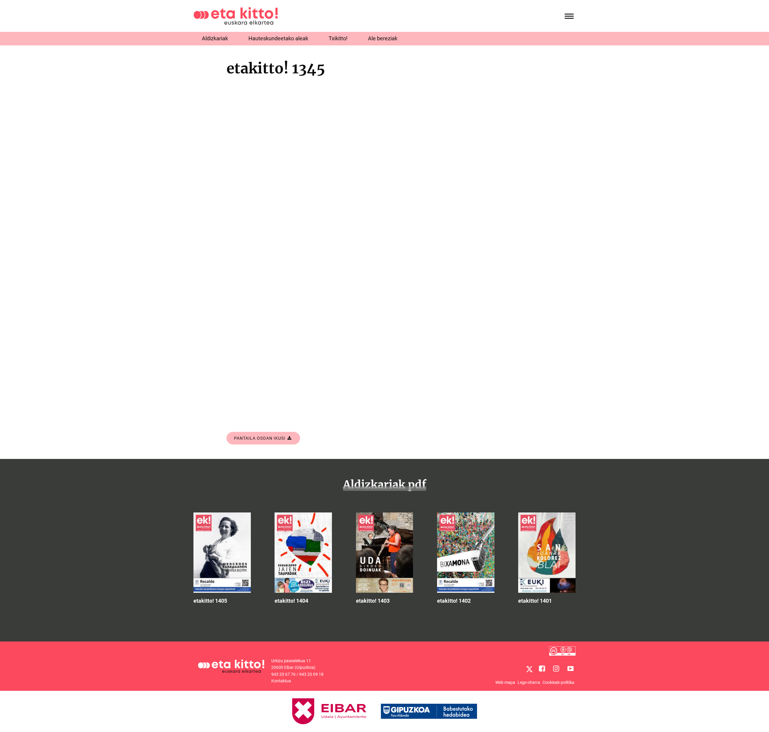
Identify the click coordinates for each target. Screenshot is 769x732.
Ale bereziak (382, 38)
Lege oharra (529, 682)
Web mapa (505, 682)
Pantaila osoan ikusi (260, 438)
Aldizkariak (215, 38)
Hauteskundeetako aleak (278, 38)
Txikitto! (338, 38)
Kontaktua (281, 680)
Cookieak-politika (558, 682)
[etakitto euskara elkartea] (235, 15)
